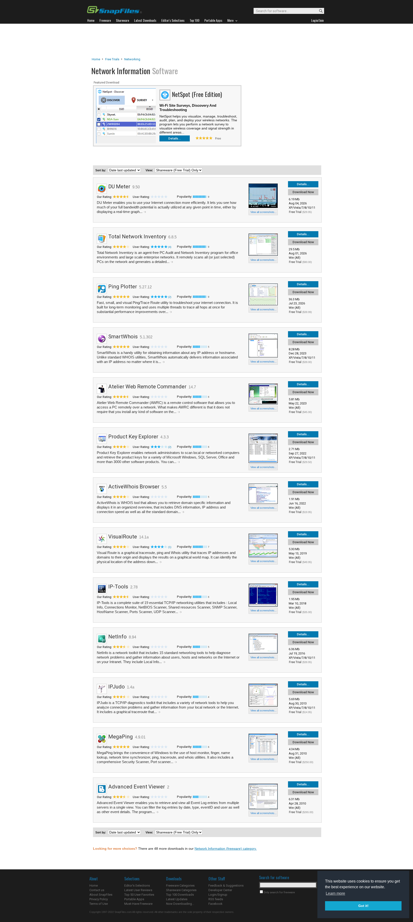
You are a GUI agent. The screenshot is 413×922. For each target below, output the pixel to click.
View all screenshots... (263, 212)
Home (96, 59)
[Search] (319, 11)
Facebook (215, 903)
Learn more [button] (335, 893)
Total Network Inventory (137, 237)
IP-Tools (118, 587)
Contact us (96, 890)
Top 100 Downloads (180, 894)
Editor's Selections (137, 885)
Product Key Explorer (133, 437)
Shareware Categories (181, 890)
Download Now (303, 192)
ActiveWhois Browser (133, 487)
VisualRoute (122, 537)
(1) (169, 547)
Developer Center (220, 890)
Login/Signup (217, 894)
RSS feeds (215, 899)
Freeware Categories (180, 885)
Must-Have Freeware (138, 903)
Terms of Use (98, 903)
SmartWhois (123, 337)
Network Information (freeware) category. (226, 848)
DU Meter (119, 187)
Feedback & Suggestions (226, 885)
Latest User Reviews (138, 890)
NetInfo (117, 637)
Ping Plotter (122, 287)
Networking (132, 59)
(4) (169, 247)
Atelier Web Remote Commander (147, 387)
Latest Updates (176, 899)
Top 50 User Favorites (139, 894)
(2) (169, 297)
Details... (174, 138)
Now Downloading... (180, 903)
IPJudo (116, 687)
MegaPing (120, 737)
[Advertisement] (206, 40)
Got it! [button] (363, 906)
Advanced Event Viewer (136, 787)
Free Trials (112, 59)
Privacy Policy (98, 899)
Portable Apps (134, 899)
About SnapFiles (100, 894)
